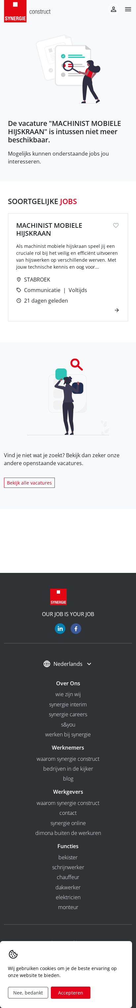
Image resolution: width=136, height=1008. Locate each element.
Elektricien (68, 897)
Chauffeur (68, 877)
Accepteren (70, 993)
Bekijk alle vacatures (29, 483)
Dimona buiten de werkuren (68, 833)
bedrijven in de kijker (68, 768)
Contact (68, 812)
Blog (68, 778)
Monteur (68, 907)
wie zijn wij (68, 694)
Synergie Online (68, 823)
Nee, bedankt (28, 993)
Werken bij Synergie (68, 734)
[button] (125, 9)
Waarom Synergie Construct (68, 758)
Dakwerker (68, 887)
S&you (68, 724)
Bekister (68, 857)
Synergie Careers (68, 714)
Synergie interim (68, 704)
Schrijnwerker (68, 867)
